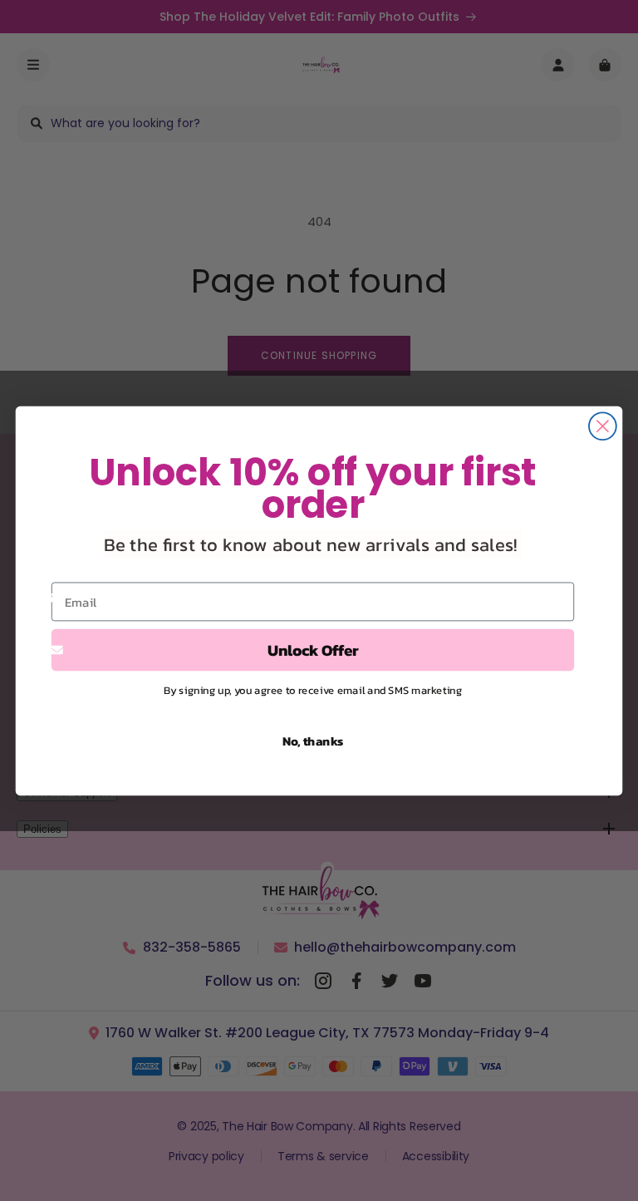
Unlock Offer (313, 649)
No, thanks (313, 740)
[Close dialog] (602, 426)
